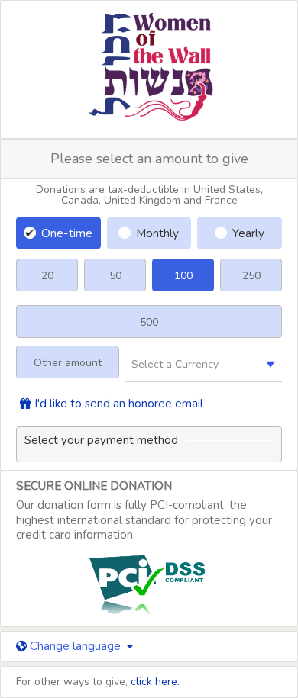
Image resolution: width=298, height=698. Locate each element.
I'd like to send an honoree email (118, 404)
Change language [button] (75, 646)
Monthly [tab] (157, 233)
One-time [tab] (66, 233)
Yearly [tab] (248, 233)
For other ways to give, (98, 681)
